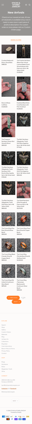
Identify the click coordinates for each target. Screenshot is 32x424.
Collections (5, 341)
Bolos (3, 366)
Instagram (5, 388)
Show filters (16, 39)
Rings (3, 362)
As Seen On (5, 339)
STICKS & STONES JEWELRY (16, 5)
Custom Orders (6, 332)
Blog (3, 337)
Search (4, 325)
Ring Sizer (4, 344)
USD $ (14, 401)
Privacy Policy (6, 351)
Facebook (13, 388)
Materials (4, 334)
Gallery (4, 330)
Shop (3, 327)
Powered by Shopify (16, 412)
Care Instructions (7, 346)
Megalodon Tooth (7, 369)
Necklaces (5, 364)
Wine (3, 371)
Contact (4, 353)
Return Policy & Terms (8, 348)
